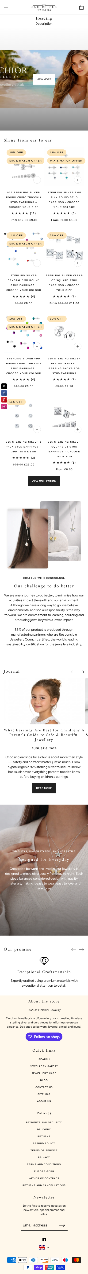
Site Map (44, 1094)
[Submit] (62, 1225)
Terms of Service (44, 1150)
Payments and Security (44, 1122)
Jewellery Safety (44, 1066)
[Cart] (81, 7)
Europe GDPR (44, 1171)
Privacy (44, 1157)
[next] (82, 672)
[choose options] (37, 180)
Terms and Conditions (44, 1164)
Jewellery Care (44, 1073)
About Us (44, 1101)
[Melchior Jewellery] (44, 7)
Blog (44, 1080)
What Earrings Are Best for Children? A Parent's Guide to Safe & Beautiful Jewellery (44, 735)
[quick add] (77, 346)
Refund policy (44, 1143)
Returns (44, 1136)
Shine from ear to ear (28, 140)
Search (44, 1059)
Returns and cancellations (44, 1185)
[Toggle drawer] (6, 7)
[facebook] (44, 1239)
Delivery (44, 1129)
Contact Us (44, 1087)
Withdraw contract (44, 1178)
